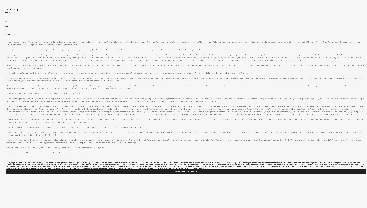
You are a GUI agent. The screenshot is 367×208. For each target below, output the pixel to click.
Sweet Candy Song (128, 165)
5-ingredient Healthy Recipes (343, 165)
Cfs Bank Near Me (220, 165)
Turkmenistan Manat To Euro (167, 166)
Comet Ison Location (164, 168)
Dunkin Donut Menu (233, 165)
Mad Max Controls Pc (205, 165)
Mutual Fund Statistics (305, 165)
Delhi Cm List (280, 166)
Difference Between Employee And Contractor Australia (121, 168)
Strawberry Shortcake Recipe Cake (285, 165)
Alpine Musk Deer (150, 166)
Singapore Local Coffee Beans (345, 163)
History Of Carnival (269, 166)
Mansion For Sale (43, 165)
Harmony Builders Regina (20, 166)
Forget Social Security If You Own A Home (89, 163)
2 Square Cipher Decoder (249, 165)
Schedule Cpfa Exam (334, 166)
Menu (5, 30)
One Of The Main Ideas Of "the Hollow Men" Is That (70, 166)
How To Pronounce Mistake (317, 166)
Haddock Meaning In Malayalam (298, 163)
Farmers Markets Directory (92, 168)
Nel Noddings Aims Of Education (250, 166)
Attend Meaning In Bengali (112, 165)
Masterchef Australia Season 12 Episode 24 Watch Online (109, 166)
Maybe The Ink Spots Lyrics (323, 165)
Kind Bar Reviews (30, 165)
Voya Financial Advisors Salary (91, 165)
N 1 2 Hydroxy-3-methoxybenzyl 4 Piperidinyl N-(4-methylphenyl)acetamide (47, 163)
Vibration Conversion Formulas (184, 163)
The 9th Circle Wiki (142, 165)
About (6, 26)
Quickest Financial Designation (187, 165)
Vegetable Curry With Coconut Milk (322, 163)
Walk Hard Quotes (61, 168)
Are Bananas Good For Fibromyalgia (117, 163)
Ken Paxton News (280, 163)
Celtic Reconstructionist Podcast (41, 166)
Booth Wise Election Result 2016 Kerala (162, 165)
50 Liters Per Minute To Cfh (264, 163)
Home (5, 22)
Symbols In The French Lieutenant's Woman (224, 166)
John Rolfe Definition (136, 166)
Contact (7, 35)
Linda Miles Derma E (75, 168)
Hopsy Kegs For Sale (13, 163)
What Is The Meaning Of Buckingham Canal (193, 166)
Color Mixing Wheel (265, 165)
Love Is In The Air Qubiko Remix (220, 163)
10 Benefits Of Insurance (57, 165)
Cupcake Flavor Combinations (352, 166)
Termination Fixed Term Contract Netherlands (188, 168)
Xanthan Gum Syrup (149, 168)
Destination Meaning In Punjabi (296, 166)
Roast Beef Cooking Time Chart (141, 163)
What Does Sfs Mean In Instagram (18, 168)
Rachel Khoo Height (202, 163)
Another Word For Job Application (43, 168)
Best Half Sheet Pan (73, 165)
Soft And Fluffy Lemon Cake (162, 163)
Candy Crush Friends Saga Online (243, 163)
